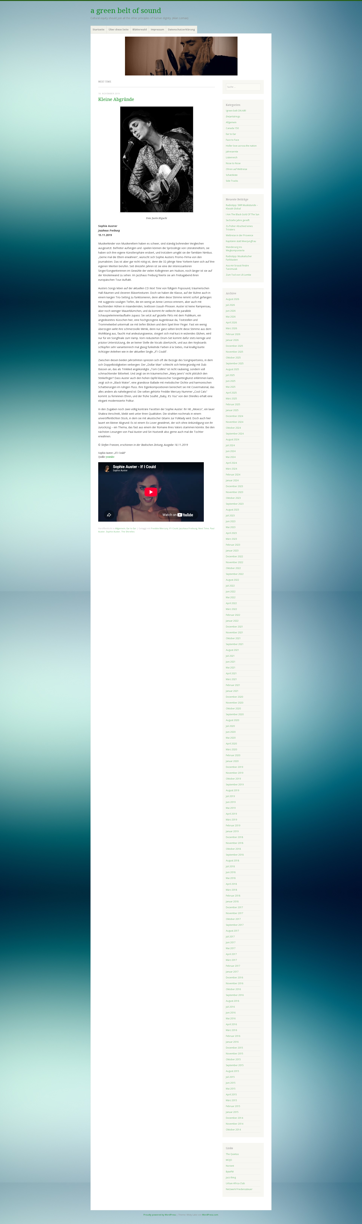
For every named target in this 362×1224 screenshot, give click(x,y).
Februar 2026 (233, 334)
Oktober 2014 (233, 1129)
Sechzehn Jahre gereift (237, 220)
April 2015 (231, 1094)
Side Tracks (232, 180)
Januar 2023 (232, 550)
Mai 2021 (230, 667)
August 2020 (232, 720)
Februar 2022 (233, 615)
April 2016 (231, 1024)
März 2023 (231, 538)
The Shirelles (127, 531)
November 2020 (234, 702)
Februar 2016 (233, 1036)
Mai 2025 (230, 386)
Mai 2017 (230, 948)
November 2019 (234, 772)
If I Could (173, 528)
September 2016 (235, 995)
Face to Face (232, 139)
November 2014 (234, 1123)
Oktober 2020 (233, 708)
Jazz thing (231, 1177)
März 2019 (231, 819)
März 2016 (231, 1030)
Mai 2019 (230, 808)
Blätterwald (140, 29)
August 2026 (232, 299)
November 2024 (234, 422)
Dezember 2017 (234, 907)
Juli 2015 (230, 1077)
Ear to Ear (131, 528)
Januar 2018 (232, 901)
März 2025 (231, 398)
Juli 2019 (230, 796)
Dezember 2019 (234, 767)
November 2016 (234, 983)
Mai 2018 (230, 878)
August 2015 (232, 1071)
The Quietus (232, 1154)
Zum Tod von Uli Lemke (238, 274)
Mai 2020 (230, 737)
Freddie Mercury (159, 528)
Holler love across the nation (241, 145)
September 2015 (235, 1065)
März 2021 (231, 679)
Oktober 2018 (233, 848)
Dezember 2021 (234, 626)
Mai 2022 (230, 597)
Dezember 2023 (234, 486)
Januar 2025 (232, 410)
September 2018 (235, 854)
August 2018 (232, 860)
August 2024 (232, 439)
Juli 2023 (230, 515)
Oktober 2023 (233, 498)
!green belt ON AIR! (236, 110)
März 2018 (231, 889)
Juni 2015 (230, 1082)
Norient (230, 1165)
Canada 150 (232, 128)
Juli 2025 (230, 375)
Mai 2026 (230, 316)
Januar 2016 (232, 1041)
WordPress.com (210, 1214)
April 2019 (231, 813)
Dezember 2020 (234, 696)
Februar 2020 (233, 755)
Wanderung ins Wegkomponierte (235, 248)
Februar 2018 (233, 895)
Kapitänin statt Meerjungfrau (241, 241)
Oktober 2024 (233, 427)
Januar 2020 (232, 761)
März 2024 (231, 468)
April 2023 (231, 533)
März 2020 (231, 749)
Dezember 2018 (234, 837)
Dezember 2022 (234, 556)
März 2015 (231, 1100)
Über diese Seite (119, 29)
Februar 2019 (233, 825)
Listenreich (231, 157)
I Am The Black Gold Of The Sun (242, 214)
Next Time (203, 528)
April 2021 (231, 673)
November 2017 (234, 913)
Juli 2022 (230, 585)
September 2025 (235, 363)
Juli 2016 (230, 1006)
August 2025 (232, 369)
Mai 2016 (230, 1018)
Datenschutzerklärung (181, 29)
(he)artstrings (233, 116)
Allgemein (120, 528)
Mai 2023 (230, 527)
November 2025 (234, 351)
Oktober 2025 (233, 357)
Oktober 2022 (233, 568)
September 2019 (235, 784)
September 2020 (235, 714)
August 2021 (232, 650)
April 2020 (231, 743)
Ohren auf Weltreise (236, 169)
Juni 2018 (230, 872)
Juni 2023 (230, 521)
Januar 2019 (232, 831)
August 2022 (232, 579)
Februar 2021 (233, 685)
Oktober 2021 (233, 638)
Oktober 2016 (233, 989)
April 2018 (231, 884)
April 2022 (231, 603)
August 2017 (232, 930)
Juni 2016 (230, 1012)
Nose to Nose (233, 163)
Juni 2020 (230, 731)
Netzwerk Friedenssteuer (239, 1189)
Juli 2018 (230, 866)
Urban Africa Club (235, 1183)
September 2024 (235, 433)
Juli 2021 (230, 655)
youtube (110, 457)
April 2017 (231, 954)
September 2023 (235, 503)
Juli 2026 (230, 305)
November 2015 (234, 1053)
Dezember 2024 (234, 416)
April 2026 (231, 322)
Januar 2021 (232, 691)
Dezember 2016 (234, 977)
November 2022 (234, 562)
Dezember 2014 (234, 1117)
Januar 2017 (232, 971)
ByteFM (230, 1171)
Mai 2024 (230, 457)
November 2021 (234, 632)
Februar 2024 (233, 474)
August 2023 (232, 509)
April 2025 (231, 392)
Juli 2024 (230, 445)
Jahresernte (232, 151)
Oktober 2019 (233, 778)
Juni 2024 (230, 451)
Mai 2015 (230, 1088)
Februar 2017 (233, 965)
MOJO (229, 1160)
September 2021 (235, 644)
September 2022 (235, 574)
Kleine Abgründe (116, 99)
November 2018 (234, 843)
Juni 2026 (230, 310)
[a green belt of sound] (181, 56)
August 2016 (232, 1001)
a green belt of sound (125, 11)
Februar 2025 (233, 404)
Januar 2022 (232, 620)
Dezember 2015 (234, 1047)
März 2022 (231, 609)
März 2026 (231, 328)
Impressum (157, 29)
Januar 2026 (232, 340)
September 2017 (235, 924)
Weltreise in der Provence (239, 235)
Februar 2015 (233, 1106)
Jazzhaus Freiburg (188, 528)
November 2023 (234, 492)
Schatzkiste (232, 175)
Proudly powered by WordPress (159, 1214)
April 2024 (231, 462)
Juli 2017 (230, 936)
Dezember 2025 (234, 346)
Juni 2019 (230, 802)
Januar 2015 (232, 1112)
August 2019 (232, 790)
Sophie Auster (113, 531)
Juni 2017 (230, 942)
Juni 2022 (230, 591)
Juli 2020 (230, 726)
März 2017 (231, 960)
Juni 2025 (230, 381)
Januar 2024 (232, 480)
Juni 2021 (230, 661)
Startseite (98, 29)
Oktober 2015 (233, 1059)
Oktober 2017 (233, 919)
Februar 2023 (233, 544)
